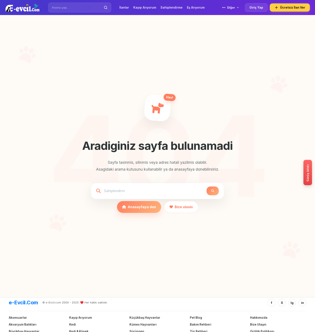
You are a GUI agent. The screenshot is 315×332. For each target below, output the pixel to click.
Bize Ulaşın (258, 324)
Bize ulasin (184, 207)
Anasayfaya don (142, 207)
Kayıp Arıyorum (80, 317)
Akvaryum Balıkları (22, 324)
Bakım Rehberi (200, 324)
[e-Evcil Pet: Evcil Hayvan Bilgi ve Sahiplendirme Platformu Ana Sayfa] (22, 7)
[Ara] (106, 7)
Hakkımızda (258, 317)
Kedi (72, 324)
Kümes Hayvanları (143, 324)
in (302, 303)
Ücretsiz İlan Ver (292, 7)
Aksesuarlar (18, 317)
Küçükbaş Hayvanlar (144, 317)
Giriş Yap (256, 7)
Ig (292, 303)
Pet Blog (196, 317)
